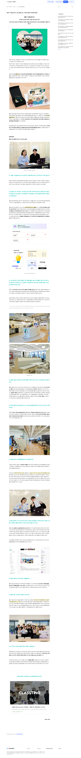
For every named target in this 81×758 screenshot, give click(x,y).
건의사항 (71, 1)
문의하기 (65, 1)
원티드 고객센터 (9, 6)
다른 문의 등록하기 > (19, 734)
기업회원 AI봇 (58, 1)
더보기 (59, 49)
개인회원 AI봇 (49, 1)
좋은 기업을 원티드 (21, 6)
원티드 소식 (15, 6)
